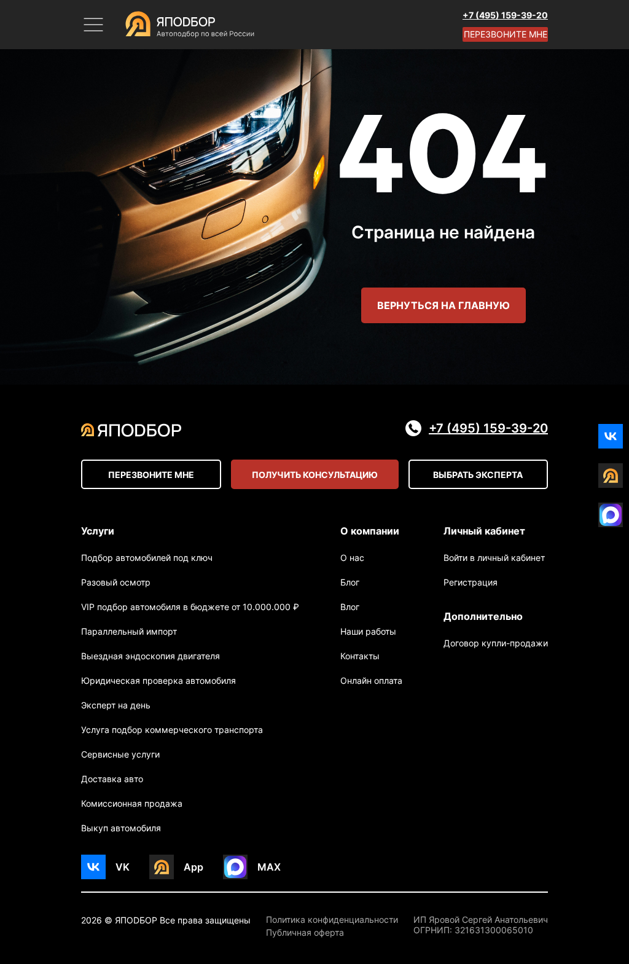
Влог (349, 607)
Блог (349, 582)
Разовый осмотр (115, 582)
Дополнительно (483, 616)
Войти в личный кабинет (494, 557)
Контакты (360, 656)
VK (122, 867)
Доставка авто (112, 779)
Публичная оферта (305, 933)
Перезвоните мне (505, 34)
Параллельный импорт (129, 631)
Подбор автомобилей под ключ (147, 557)
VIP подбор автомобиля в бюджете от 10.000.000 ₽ (190, 607)
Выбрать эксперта (478, 474)
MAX (269, 867)
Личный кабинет (484, 531)
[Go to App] (610, 475)
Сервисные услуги (120, 754)
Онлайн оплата (371, 680)
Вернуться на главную (443, 305)
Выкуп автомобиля (121, 828)
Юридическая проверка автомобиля (158, 680)
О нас (352, 557)
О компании (369, 531)
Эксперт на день (115, 705)
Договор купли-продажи (495, 643)
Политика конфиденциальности (332, 920)
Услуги (97, 531)
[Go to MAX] (610, 515)
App (193, 867)
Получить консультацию (315, 474)
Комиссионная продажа (131, 803)
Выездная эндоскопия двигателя (150, 656)
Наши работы (368, 631)
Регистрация (470, 582)
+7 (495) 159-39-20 (505, 15)
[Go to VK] (610, 436)
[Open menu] (93, 24)
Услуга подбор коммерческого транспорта (172, 729)
